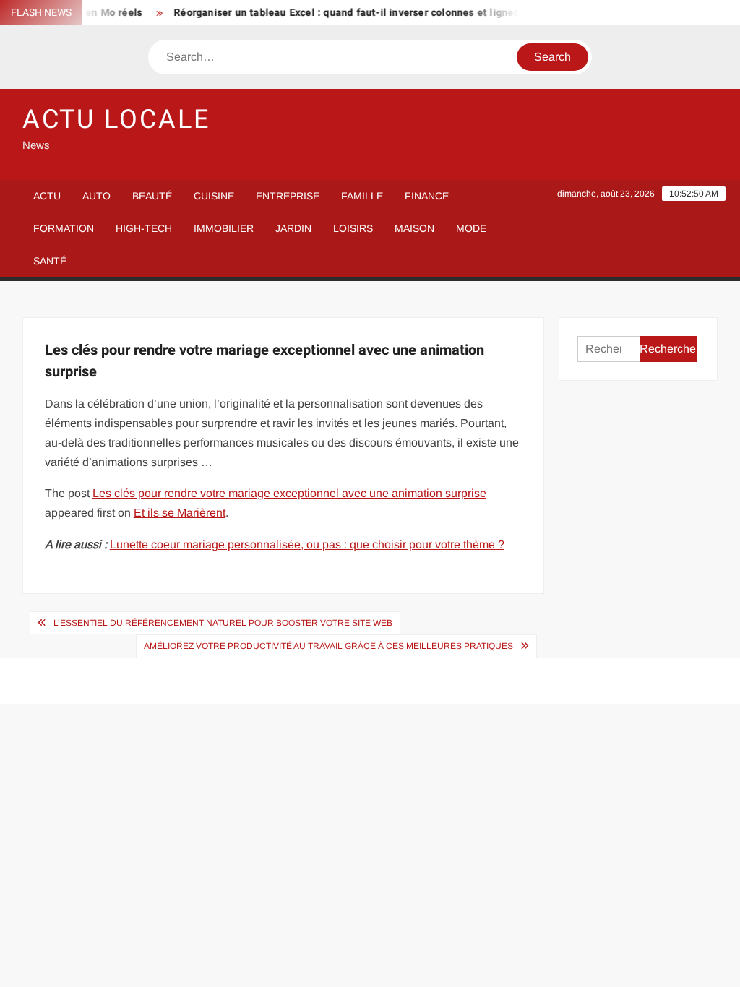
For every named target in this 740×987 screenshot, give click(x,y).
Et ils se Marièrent (179, 513)
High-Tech (144, 228)
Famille (362, 196)
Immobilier (224, 228)
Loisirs (353, 228)
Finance (427, 196)
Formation (63, 228)
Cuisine (214, 196)
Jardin (293, 228)
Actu (47, 196)
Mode (471, 228)
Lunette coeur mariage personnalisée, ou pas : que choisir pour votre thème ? (307, 544)
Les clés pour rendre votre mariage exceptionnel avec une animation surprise (289, 493)
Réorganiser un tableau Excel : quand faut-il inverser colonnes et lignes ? (343, 12)
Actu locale (116, 119)
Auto (96, 196)
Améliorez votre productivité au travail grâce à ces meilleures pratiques (328, 646)
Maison (414, 228)
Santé (49, 261)
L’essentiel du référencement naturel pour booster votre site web (222, 623)
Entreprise (287, 196)
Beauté (152, 196)
